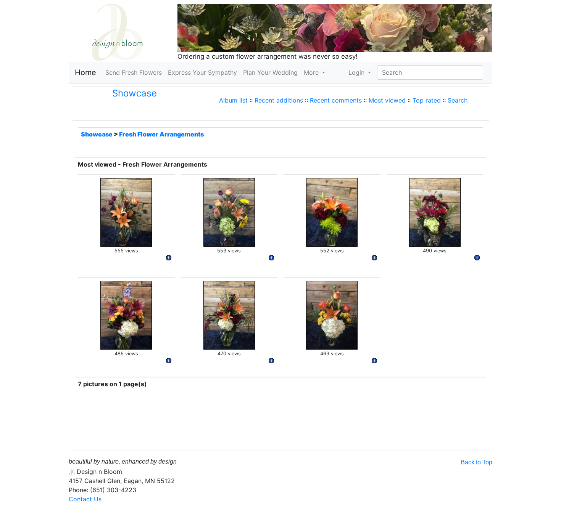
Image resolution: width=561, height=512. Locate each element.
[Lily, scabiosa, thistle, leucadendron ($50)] (126, 211)
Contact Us (85, 499)
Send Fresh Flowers (135, 72)
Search (458, 100)
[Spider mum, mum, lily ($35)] (332, 211)
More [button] (312, 72)
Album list (233, 100)
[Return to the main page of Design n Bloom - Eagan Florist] (117, 31)
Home (85, 72)
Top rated (427, 100)
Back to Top (476, 462)
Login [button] (357, 72)
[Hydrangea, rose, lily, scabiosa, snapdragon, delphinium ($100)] (126, 314)
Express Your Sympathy (202, 72)
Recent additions (279, 100)
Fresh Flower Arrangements (161, 134)
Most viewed (387, 100)
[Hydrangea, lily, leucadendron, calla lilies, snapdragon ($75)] (229, 314)
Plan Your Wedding (270, 72)
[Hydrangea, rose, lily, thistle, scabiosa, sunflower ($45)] (229, 211)
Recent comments (336, 100)
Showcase (134, 93)
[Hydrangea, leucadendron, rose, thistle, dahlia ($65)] (435, 211)
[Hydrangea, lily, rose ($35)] (332, 314)
